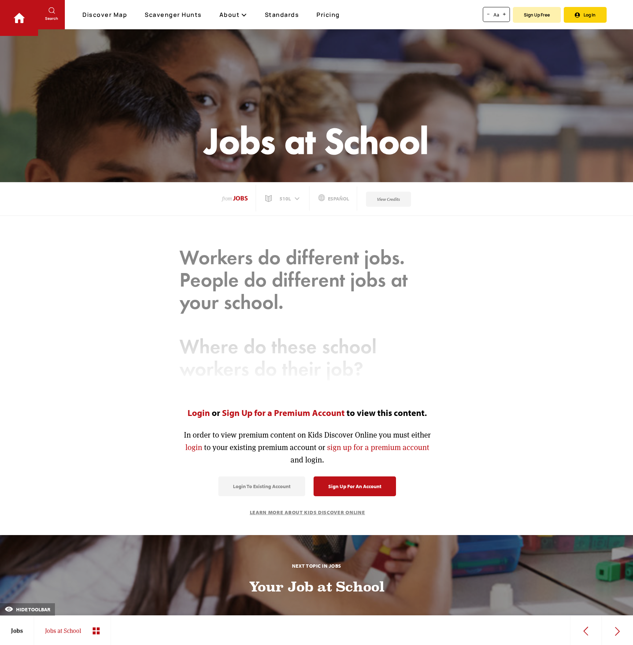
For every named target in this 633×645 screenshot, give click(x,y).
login (193, 447)
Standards (282, 15)
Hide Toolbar (32, 609)
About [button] (229, 15)
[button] (283, 198)
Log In (590, 15)
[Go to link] (19, 18)
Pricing (328, 15)
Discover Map (104, 15)
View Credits (388, 199)
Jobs (240, 198)
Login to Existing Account (261, 486)
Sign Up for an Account (354, 486)
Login (199, 412)
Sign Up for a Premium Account (283, 412)
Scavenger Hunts (173, 15)
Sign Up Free (537, 15)
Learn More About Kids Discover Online (307, 512)
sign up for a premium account (378, 447)
